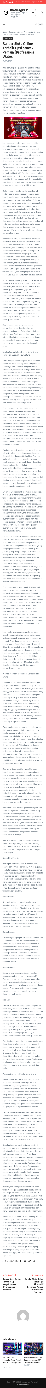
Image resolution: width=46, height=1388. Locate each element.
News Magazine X (23, 1384)
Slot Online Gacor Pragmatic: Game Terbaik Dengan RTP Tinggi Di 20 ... (12, 1361)
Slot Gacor (13, 32)
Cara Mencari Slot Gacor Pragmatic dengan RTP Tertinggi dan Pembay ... (33, 1360)
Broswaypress (19, 10)
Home (5, 32)
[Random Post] (36, 24)
